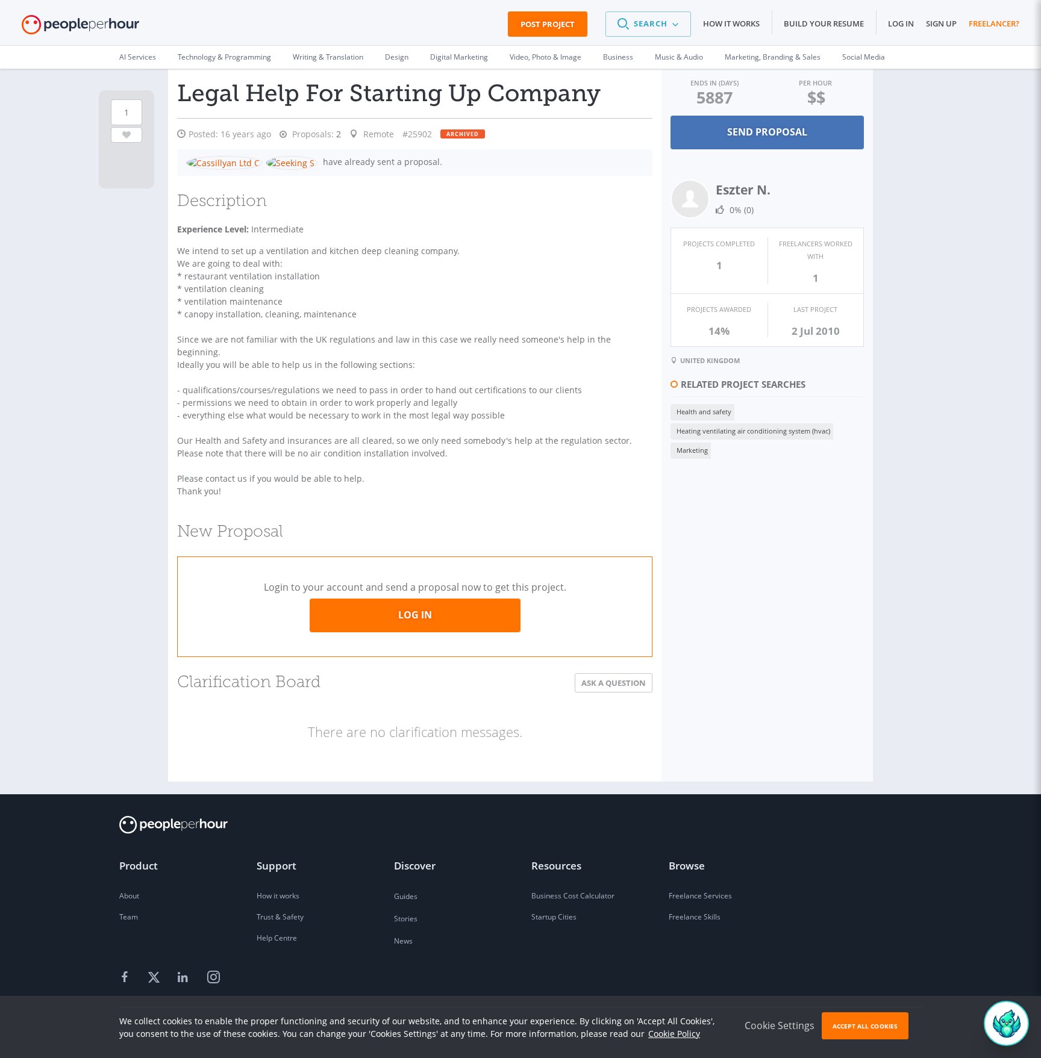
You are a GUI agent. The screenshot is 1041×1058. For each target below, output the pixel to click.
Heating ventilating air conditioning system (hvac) (753, 430)
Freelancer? (994, 23)
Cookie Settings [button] (779, 1025)
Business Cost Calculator (572, 896)
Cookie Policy (674, 1033)
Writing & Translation (328, 57)
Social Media (863, 57)
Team (128, 917)
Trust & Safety (280, 917)
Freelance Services (700, 896)
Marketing (692, 450)
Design (396, 57)
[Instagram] (213, 977)
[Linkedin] (184, 977)
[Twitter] (155, 977)
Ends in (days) (714, 82)
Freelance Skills (695, 917)
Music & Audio (679, 57)
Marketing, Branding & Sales (773, 57)
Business (618, 57)
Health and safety (704, 411)
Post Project (547, 24)
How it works (731, 23)
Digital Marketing (459, 57)
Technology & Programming (224, 57)
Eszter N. (743, 189)
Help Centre (277, 938)
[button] (648, 24)
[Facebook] (126, 977)
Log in (901, 23)
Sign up (941, 23)
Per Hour (815, 82)
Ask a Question (613, 682)
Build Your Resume (824, 23)
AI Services (137, 57)
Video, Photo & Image (545, 57)
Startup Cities (554, 917)
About (129, 896)
